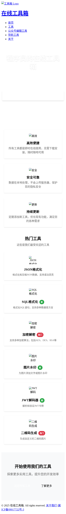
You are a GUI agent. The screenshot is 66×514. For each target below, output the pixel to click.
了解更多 (33, 108)
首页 (11, 22)
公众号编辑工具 (17, 30)
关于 (11, 39)
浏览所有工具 (22, 485)
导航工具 (13, 34)
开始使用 (33, 96)
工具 (11, 26)
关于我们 (51, 505)
